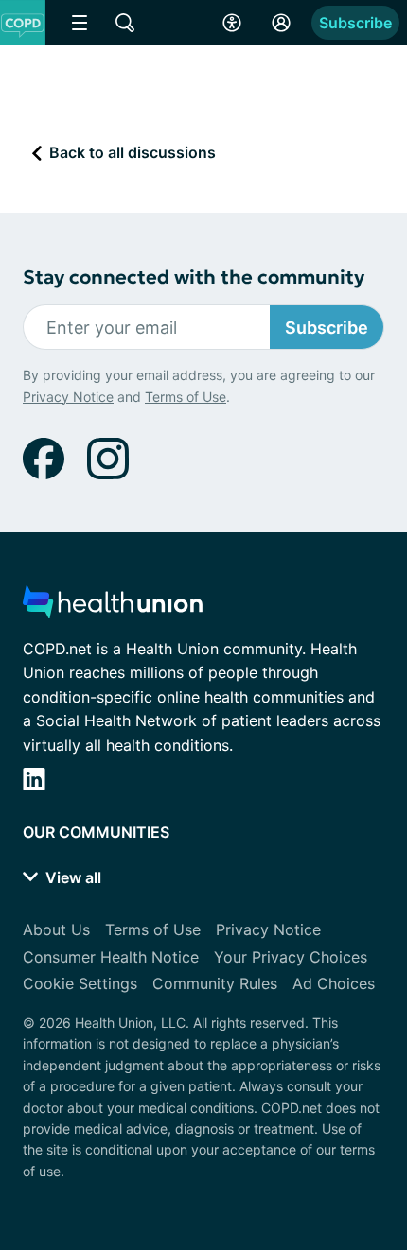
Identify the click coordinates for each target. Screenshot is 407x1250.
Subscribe (355, 22)
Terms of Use (185, 397)
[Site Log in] (281, 22)
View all (71, 877)
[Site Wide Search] (125, 22)
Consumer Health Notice (111, 956)
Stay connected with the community (193, 277)
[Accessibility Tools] (232, 22)
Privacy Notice (68, 397)
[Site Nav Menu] (79, 22)
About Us (56, 929)
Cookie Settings (80, 983)
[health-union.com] (113, 607)
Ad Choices (333, 983)
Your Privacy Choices (290, 956)
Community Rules (214, 983)
